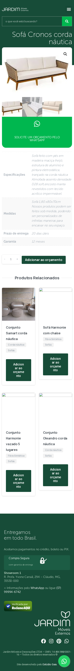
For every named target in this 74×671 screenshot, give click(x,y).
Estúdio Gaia (50, 664)
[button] (69, 9)
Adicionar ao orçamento (43, 260)
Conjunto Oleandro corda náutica (55, 438)
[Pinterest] (58, 641)
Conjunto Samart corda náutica (16, 333)
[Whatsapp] (66, 641)
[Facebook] (43, 641)
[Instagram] (51, 641)
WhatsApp (37, 588)
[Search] (67, 21)
